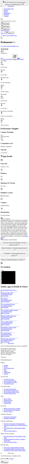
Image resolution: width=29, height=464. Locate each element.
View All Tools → (8, 411)
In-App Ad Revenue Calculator (12, 410)
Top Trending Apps (9, 9)
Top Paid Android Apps (10, 393)
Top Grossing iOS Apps (10, 380)
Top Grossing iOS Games (10, 382)
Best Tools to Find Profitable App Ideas (14, 447)
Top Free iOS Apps (9, 379)
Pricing (5, 11)
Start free (6, 30)
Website (21, 59)
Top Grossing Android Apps (11, 390)
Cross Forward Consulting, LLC (10, 46)
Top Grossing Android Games (11, 392)
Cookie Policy (7, 403)
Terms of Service (8, 400)
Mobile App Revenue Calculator (12, 408)
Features (6, 10)
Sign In (2, 30)
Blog (5, 369)
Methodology (7, 13)
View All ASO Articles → (10, 431)
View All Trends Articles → (11, 442)
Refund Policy (7, 401)
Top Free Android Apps (10, 389)
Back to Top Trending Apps (10, 35)
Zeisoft (12, 458)
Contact (6, 374)
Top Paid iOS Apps (9, 383)
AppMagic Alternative (9, 418)
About (5, 371)
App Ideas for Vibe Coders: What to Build (14, 450)
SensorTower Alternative (10, 417)
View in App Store (7, 59)
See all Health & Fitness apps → (9, 290)
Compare (6, 16)
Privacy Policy (7, 399)
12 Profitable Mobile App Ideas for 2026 (14, 449)
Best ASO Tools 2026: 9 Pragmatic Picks (14, 423)
